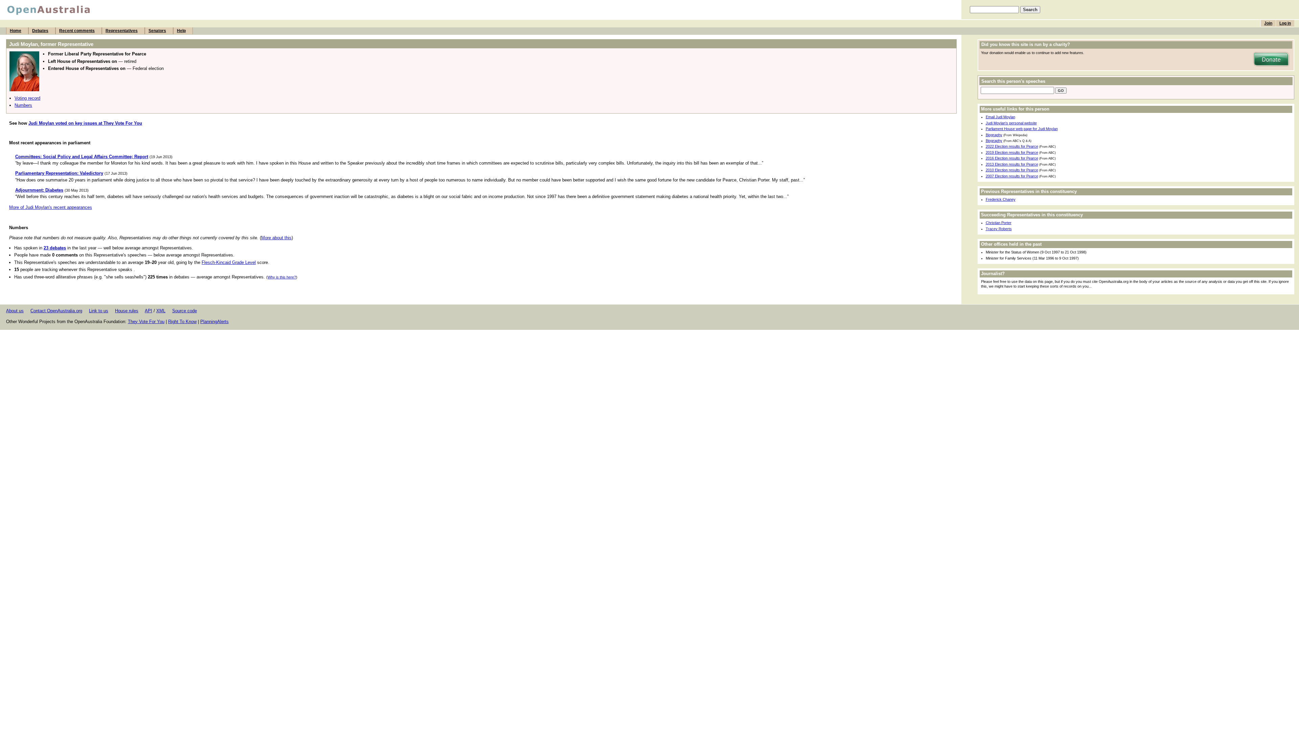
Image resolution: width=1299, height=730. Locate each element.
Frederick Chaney (1001, 199)
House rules (126, 310)
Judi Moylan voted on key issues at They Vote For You (85, 123)
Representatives (122, 30)
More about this (276, 237)
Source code (184, 310)
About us (15, 310)
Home (15, 30)
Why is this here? (282, 277)
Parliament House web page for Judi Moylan (1022, 129)
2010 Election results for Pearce (1012, 170)
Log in (1285, 23)
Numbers (23, 105)
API (148, 310)
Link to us (98, 310)
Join (1268, 23)
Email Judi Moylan (1000, 117)
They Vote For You (146, 321)
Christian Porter (998, 223)
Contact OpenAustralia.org (56, 310)
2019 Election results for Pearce (1012, 152)
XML (160, 310)
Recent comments (77, 30)
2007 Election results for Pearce (1012, 176)
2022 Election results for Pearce (1012, 146)
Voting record (27, 98)
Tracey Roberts (999, 229)
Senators (157, 30)
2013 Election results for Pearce (1012, 164)
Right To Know (182, 321)
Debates (40, 30)
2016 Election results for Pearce (1012, 158)
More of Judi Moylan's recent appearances (50, 207)
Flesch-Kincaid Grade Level (229, 262)
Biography (994, 135)
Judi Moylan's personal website (1011, 123)
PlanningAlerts (214, 321)
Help (181, 30)
